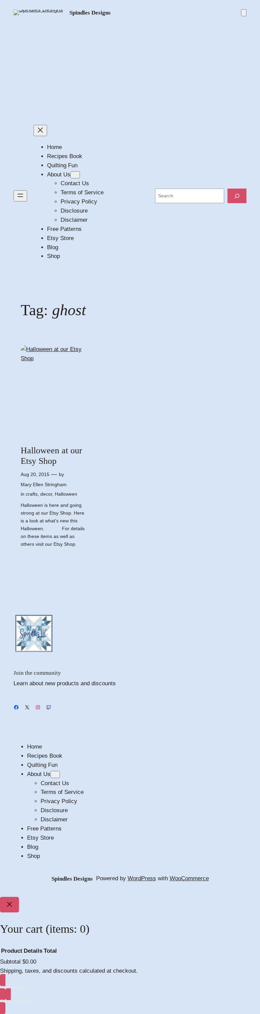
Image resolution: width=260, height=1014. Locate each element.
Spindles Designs (90, 12)
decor (46, 494)
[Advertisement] (130, 71)
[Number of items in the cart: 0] (243, 12)
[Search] (237, 196)
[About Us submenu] (75, 174)
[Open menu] (20, 195)
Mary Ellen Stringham (44, 484)
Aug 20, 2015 (35, 474)
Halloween (66, 494)
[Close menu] (40, 130)
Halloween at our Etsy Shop (51, 456)
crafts (32, 494)
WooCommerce (189, 878)
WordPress (142, 878)
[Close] (9, 904)
